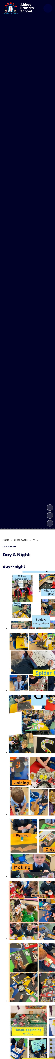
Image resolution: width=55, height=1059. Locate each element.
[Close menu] (47, 8)
